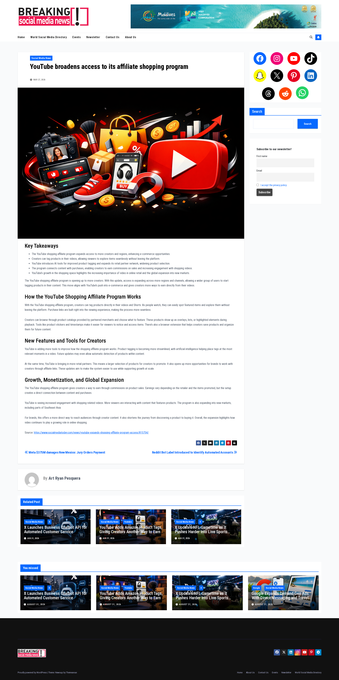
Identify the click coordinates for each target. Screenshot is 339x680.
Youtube (128, 522)
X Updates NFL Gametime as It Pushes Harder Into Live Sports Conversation (201, 532)
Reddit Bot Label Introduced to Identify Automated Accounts (193, 452)
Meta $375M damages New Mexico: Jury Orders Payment (66, 452)
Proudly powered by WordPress (32, 672)
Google (256, 588)
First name (262, 156)
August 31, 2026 (36, 604)
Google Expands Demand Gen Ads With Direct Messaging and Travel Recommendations (280, 598)
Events (76, 37)
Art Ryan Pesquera (64, 478)
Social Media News (41, 58)
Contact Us (112, 37)
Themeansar (71, 672)
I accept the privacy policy (274, 185)
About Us (130, 37)
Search (257, 111)
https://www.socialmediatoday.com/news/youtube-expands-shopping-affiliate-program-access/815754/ (91, 432)
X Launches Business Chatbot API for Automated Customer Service (55, 529)
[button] (311, 37)
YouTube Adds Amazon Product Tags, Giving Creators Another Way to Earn (130, 529)
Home (21, 37)
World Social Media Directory (48, 37)
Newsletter (93, 37)
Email (259, 170)
